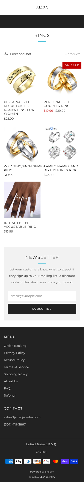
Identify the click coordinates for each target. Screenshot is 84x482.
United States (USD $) (41, 444)
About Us (11, 381)
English (41, 451)
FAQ (7, 388)
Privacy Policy (14, 353)
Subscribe (42, 308)
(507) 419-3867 (15, 424)
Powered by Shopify (42, 471)
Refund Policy (14, 360)
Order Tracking (15, 346)
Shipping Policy (16, 374)
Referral (10, 395)
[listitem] (42, 21)
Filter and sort (20, 54)
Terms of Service (16, 367)
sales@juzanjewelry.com (22, 417)
